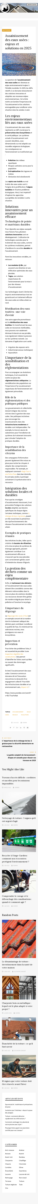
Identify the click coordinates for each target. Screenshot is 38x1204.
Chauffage (22, 1160)
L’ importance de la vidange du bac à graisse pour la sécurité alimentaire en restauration (18, 743)
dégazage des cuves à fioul (17, 616)
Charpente (9, 1160)
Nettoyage (6, 30)
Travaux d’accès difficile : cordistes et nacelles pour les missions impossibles (19, 780)
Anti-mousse (9, 1150)
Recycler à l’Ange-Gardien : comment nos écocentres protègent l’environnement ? (15, 858)
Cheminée (22, 1164)
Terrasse (8, 1181)
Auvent (21, 1154)
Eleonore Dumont (20, 971)
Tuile (20, 1185)
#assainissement (17, 712)
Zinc (6, 1188)
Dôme (21, 1167)
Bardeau (22, 1157)
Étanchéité (9, 1171)
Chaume (8, 1164)
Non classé (23, 1178)
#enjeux (15, 715)
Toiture (21, 1181)
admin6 (24, 722)
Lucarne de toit (24, 1174)
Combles (8, 1167)
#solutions (25, 715)
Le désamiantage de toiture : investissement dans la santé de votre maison (17, 964)
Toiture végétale (11, 1185)
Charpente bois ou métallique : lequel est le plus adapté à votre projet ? (17, 1006)
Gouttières (23, 1171)
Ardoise (21, 1150)
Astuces (8, 1154)
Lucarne (8, 1174)
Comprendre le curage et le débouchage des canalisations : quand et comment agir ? (17, 899)
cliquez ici (24, 687)
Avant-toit (9, 1157)
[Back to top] (36, 1202)
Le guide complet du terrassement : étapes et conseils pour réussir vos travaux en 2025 (21, 758)
